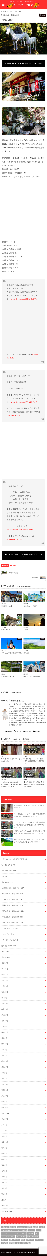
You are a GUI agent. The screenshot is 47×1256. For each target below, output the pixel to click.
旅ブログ (4, 1240)
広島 (4, 1125)
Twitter (19, 731)
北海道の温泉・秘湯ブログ (13, 888)
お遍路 (42, 1227)
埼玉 (4, 1078)
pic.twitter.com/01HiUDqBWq (24, 299)
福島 (4, 992)
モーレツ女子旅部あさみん (12, 700)
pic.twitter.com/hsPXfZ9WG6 (20, 529)
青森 (4, 963)
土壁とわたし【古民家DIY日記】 (14, 859)
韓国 (23, 1243)
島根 (4, 1136)
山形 (4, 986)
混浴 (22, 1240)
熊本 (4, 1182)
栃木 (4, 1061)
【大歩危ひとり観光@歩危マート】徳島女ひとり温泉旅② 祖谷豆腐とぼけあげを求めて (29, 824)
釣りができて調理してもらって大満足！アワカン (23, 554)
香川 (4, 1159)
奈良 (4, 1096)
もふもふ (31, 1230)
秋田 (4, 969)
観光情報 (12, 1243)
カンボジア (5, 1233)
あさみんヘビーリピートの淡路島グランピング (22, 63)
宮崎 (4, 1194)
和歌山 (5, 1113)
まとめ (5, 951)
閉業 (18, 1243)
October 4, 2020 (14, 415)
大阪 (4, 1084)
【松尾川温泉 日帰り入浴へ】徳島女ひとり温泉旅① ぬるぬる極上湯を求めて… (29, 832)
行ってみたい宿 (8, 865)
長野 (4, 1021)
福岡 (4, 1171)
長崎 (4, 1177)
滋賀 (4, 1102)
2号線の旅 (5, 1227)
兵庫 (4, 1107)
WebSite (9, 731)
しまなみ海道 (22, 1230)
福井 (4, 1009)
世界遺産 (31, 1233)
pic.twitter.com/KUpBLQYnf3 (24, 402)
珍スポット (39, 1240)
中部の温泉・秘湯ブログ (12, 917)
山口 (4, 1130)
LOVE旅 (14, 565)
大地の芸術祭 (21, 1237)
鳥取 (4, 1142)
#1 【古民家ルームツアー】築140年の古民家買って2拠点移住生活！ (30, 815)
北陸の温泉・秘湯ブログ (12, 899)
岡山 (4, 1119)
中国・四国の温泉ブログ (12, 923)
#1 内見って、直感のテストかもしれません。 (30, 806)
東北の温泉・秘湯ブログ (12, 894)
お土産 (35, 1227)
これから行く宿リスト (9, 1230)
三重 (4, 1050)
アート (38, 1230)
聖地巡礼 (4, 1243)
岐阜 (4, 1044)
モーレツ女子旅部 (16, 1252)
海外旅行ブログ (8, 946)
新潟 (4, 1015)
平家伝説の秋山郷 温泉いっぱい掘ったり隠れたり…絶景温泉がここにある (29, 840)
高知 (4, 1165)
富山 (4, 998)
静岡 (4, 1032)
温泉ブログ (7, 882)
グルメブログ (7, 934)
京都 (4, 1090)
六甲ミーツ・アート (8, 1237)
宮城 (4, 980)
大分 (4, 1188)
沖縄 (4, 1205)
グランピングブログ (9, 940)
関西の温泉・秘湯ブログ (13, 911)
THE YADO (7, 876)
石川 (4, 1003)
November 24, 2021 (15, 539)
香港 (28, 1243)
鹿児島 (4, 1200)
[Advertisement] (23, 327)
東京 (4, 1055)
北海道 (5, 957)
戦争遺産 (35, 1237)
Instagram (28, 731)
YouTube (37, 731)
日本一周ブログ (8, 871)
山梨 (4, 1027)
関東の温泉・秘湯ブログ (12, 905)
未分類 (5, 565)
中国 (37, 1233)
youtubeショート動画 (24, 1227)
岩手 (4, 974)
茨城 (4, 1073)
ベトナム (23, 1233)
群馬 (4, 1067)
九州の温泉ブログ (10, 928)
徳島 (4, 1148)
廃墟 (28, 1237)
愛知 (4, 1038)
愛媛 (4, 1154)
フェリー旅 (14, 1233)
